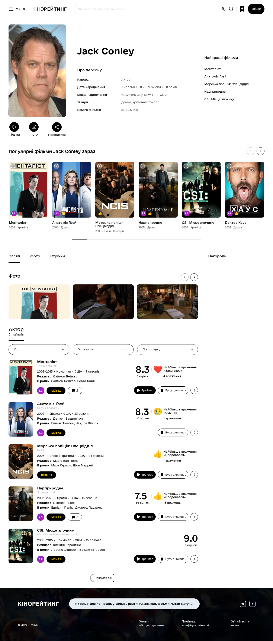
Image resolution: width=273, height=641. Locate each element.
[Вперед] (260, 151)
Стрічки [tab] (57, 256)
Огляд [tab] (14, 256)
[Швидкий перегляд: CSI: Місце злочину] (186, 166)
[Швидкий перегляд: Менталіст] (13, 166)
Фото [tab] (35, 256)
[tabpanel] (103, 471)
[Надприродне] (158, 189)
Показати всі (103, 577)
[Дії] (194, 390)
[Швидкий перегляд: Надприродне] (143, 166)
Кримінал (139, 102)
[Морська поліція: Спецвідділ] (114, 189)
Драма (126, 102)
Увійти (256, 8)
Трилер (153, 102)
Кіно (49, 9)
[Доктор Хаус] (244, 189)
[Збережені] (242, 9)
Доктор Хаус (235, 222)
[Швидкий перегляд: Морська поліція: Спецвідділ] (99, 166)
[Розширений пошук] (223, 9)
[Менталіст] (28, 189)
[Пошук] (231, 9)
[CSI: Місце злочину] (201, 189)
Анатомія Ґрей (215, 76)
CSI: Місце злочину (219, 99)
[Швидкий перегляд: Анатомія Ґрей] (56, 166)
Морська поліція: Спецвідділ (226, 84)
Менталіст (212, 69)
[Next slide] (194, 277)
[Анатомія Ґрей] (71, 189)
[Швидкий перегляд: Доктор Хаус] (229, 166)
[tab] (16, 331)
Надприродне (215, 91)
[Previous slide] (185, 277)
